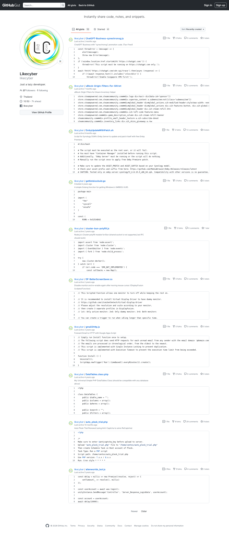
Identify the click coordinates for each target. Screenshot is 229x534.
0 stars (206, 38)
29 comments (192, 421)
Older (144, 511)
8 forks (177, 421)
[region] (139, 63)
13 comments (192, 130)
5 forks (178, 469)
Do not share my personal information (167, 526)
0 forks (178, 38)
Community (110, 526)
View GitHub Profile (42, 112)
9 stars (206, 421)
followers (29, 90)
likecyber (28, 105)
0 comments (192, 38)
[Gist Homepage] (11, 5)
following (42, 90)
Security (91, 526)
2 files (167, 469)
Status (100, 526)
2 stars (206, 469)
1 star (206, 228)
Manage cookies (141, 526)
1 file (168, 38)
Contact (128, 526)
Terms (73, 526)
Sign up (220, 5)
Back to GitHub (86, 5)
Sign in (208, 5)
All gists (72, 5)
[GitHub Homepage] (47, 526)
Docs (120, 526)
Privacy (81, 526)
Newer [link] (134, 511)
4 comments (192, 469)
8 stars (206, 130)
